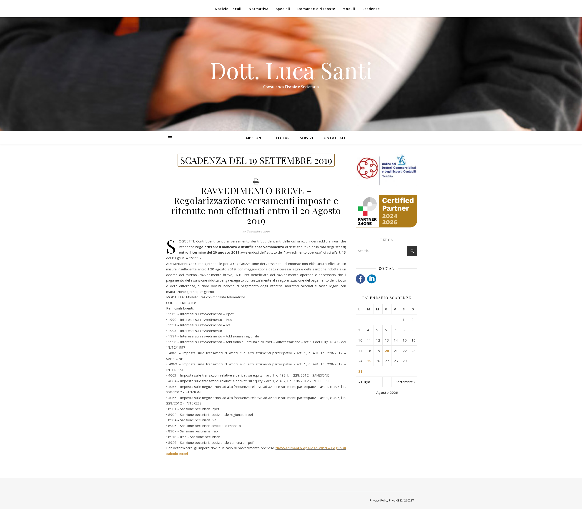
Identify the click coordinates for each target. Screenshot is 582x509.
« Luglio (364, 381)
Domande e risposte (316, 8)
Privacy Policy (379, 500)
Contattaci (333, 137)
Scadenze (371, 8)
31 (360, 371)
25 (369, 361)
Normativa (258, 8)
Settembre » (406, 381)
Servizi (306, 137)
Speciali (283, 8)
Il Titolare (280, 137)
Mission (253, 137)
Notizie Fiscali (228, 8)
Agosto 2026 (387, 392)
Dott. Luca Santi (291, 70)
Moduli (349, 8)
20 (387, 350)
